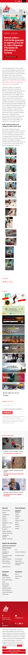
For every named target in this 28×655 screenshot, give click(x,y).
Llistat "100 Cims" (6, 577)
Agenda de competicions (9, 545)
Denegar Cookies (14, 652)
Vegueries (4, 518)
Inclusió (17, 518)
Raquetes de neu (6, 566)
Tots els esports (6, 548)
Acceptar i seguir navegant (14, 650)
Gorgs (3, 582)
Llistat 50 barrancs (6, 590)
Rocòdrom (4, 529)
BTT (16, 550)
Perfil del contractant (7, 533)
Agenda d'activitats (5, 574)
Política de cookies (19, 642)
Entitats (4, 525)
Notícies (6, 33)
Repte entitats (5, 584)
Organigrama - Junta (7, 523)
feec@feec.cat (19, 618)
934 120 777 (5, 625)
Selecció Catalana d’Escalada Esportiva (15, 81)
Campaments (5, 586)
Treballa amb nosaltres (5, 536)
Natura (17, 522)
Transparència (5, 514)
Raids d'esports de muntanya (19, 563)
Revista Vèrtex (18, 576)
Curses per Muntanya (20, 552)
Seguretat (17, 516)
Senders (17, 528)
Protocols (4, 521)
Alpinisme (4, 550)
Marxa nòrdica (18, 561)
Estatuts (4, 516)
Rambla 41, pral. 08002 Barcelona (6, 618)
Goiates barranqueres (7, 592)
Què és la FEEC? (6, 510)
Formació (17, 526)
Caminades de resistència (5, 552)
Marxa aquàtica (6, 561)
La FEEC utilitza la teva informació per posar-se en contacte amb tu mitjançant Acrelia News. (13, 417)
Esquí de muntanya (6, 559)
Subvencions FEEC (6, 527)
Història (4, 512)
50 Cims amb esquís (7, 580)
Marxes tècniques (6, 563)
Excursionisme (18, 559)
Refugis (17, 524)
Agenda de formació (18, 511)
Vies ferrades (5, 594)
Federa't (17, 514)
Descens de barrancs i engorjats (7, 556)
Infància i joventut (19, 520)
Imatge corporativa (6, 531)
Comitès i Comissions (7, 538)
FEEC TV (17, 574)
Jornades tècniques (6, 588)
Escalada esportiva (10, 57)
